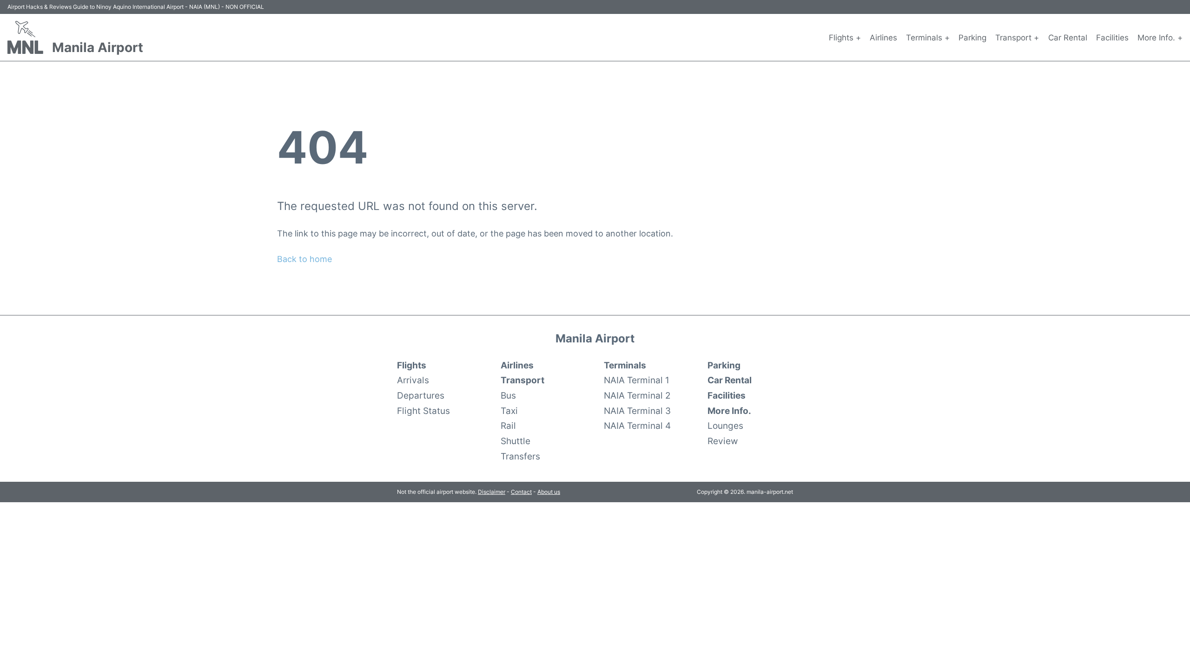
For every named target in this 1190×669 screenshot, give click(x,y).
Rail (508, 425)
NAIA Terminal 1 (636, 380)
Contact (521, 491)
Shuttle (515, 440)
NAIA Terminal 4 (637, 425)
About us (548, 491)
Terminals (625, 365)
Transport (522, 380)
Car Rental (1067, 37)
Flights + (845, 37)
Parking (972, 37)
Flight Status (423, 410)
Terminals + (928, 37)
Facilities (1112, 37)
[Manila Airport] (25, 37)
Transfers (520, 456)
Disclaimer (491, 491)
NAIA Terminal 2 (637, 395)
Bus (508, 395)
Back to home (304, 259)
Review (722, 440)
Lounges (725, 425)
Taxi (509, 410)
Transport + (1017, 37)
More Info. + (1160, 37)
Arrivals (413, 380)
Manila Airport (97, 47)
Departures (420, 395)
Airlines (883, 37)
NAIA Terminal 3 (637, 410)
